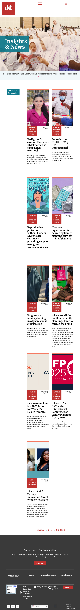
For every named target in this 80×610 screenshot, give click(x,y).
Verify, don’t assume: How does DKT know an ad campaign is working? (37, 145)
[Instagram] (13, 606)
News (33, 134)
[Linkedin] (8, 606)
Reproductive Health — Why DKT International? (60, 143)
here (40, 76)
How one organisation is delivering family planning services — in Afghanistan (62, 233)
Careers (31, 575)
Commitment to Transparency (13, 576)
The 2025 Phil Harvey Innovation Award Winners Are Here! (37, 495)
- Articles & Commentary (13, 92)
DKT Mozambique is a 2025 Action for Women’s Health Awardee (37, 407)
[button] (66, 3)
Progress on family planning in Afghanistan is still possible (37, 319)
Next (62, 529)
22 (57, 529)
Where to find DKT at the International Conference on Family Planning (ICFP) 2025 (61, 410)
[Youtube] (17, 606)
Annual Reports (66, 575)
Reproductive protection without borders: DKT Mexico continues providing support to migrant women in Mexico (37, 237)
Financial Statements (48, 575)
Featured (32, 128)
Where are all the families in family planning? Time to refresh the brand (62, 319)
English (37, 606)
